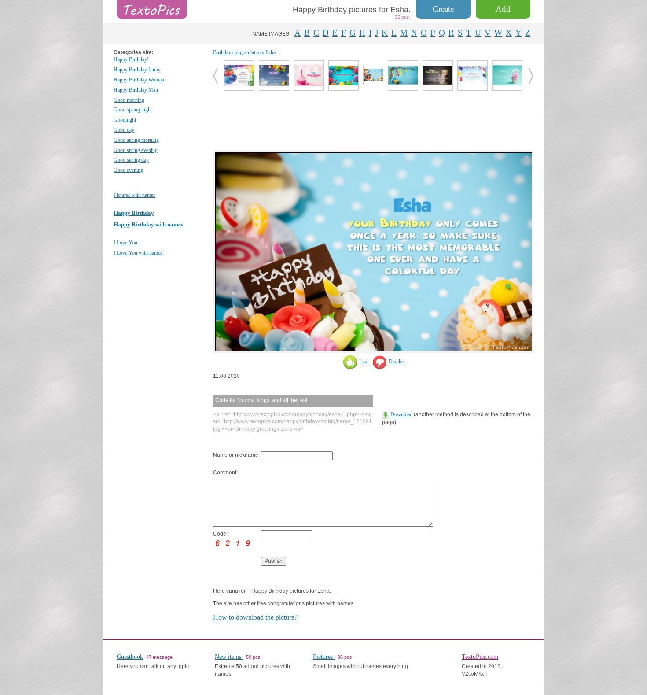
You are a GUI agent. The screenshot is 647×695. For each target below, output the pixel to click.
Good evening (128, 170)
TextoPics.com (480, 657)
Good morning (129, 100)
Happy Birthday (134, 213)
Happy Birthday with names (148, 224)
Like (363, 362)
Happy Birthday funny (137, 70)
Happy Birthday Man (136, 90)
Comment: (225, 472)
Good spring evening (136, 150)
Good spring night (133, 110)
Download (401, 414)
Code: (220, 534)
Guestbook (130, 657)
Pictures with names (134, 195)
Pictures (324, 657)
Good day (124, 130)
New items (229, 657)
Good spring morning (136, 140)
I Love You (125, 243)
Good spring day (131, 160)
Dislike (396, 362)
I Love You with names (138, 253)
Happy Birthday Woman (139, 80)
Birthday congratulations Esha (244, 52)
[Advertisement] (373, 119)
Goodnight (125, 120)
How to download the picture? (255, 617)
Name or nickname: (236, 455)
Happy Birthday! (131, 59)
